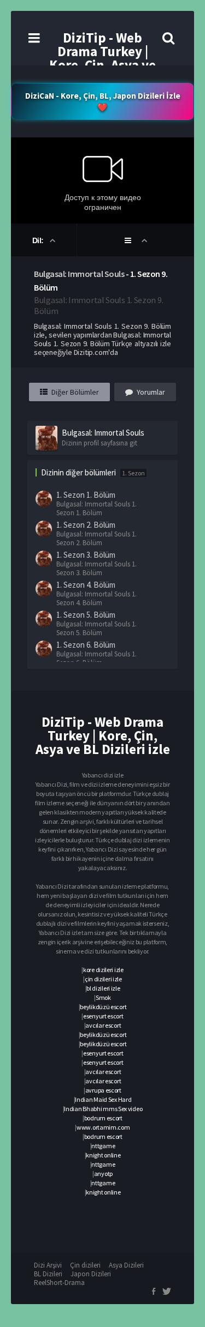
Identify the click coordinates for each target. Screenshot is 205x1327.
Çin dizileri (85, 1265)
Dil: (39, 240)
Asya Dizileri (126, 1265)
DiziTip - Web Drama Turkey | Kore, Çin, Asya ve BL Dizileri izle (102, 58)
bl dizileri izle (103, 988)
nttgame (103, 1146)
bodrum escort (103, 1118)
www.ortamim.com (103, 1127)
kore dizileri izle (103, 970)
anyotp (103, 1173)
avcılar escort (103, 1025)
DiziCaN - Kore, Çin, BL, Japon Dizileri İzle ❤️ (102, 101)
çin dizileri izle (103, 979)
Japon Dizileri (91, 1273)
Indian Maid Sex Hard (103, 1099)
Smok (103, 997)
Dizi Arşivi (48, 1265)
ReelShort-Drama (59, 1282)
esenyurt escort (103, 1016)
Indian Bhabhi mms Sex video (103, 1109)
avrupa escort (103, 1090)
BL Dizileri (48, 1273)
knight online (103, 1155)
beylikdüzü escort (103, 1007)
